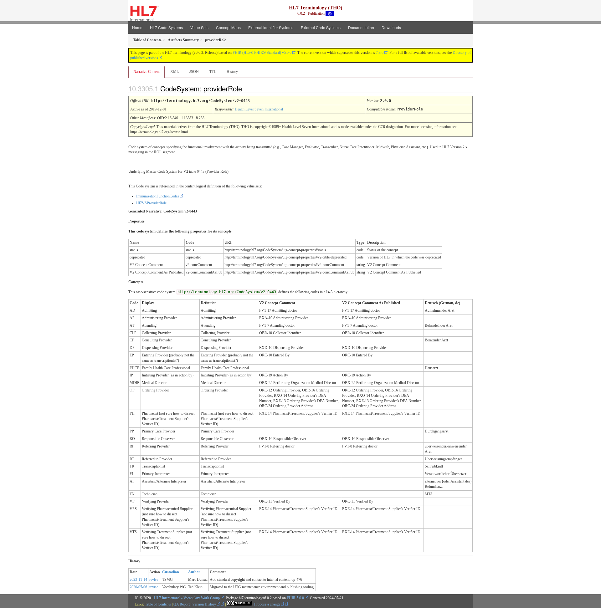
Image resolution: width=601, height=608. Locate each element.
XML (174, 71)
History (232, 71)
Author (194, 572)
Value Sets (199, 27)
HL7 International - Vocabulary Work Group (187, 598)
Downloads (391, 27)
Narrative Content (146, 71)
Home (137, 27)
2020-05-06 (138, 587)
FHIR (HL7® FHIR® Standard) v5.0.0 (262, 52)
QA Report (181, 604)
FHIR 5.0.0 (295, 598)
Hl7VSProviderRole (151, 203)
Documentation (361, 27)
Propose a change (267, 604)
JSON (194, 71)
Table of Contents (158, 604)
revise (153, 579)
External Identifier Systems (270, 27)
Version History (204, 604)
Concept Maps (228, 27)
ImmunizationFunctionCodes (157, 196)
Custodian (170, 572)
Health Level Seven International (259, 109)
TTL (212, 71)
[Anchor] (247, 88)
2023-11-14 (138, 579)
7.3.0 (379, 52)
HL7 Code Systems (166, 27)
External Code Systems (321, 27)
